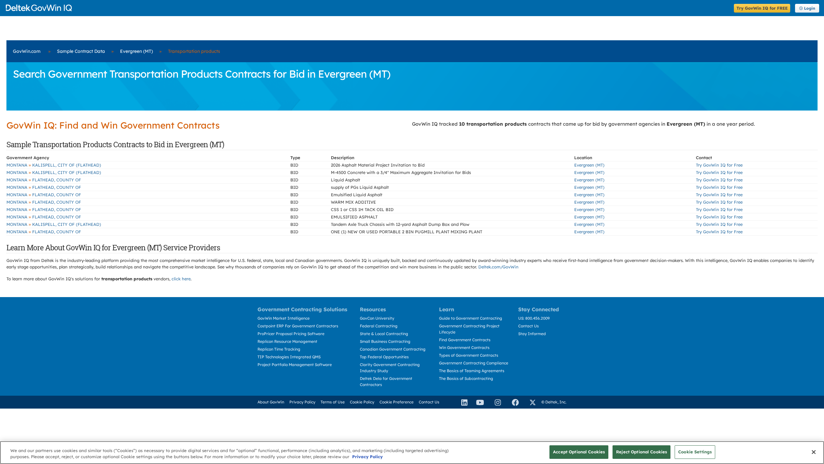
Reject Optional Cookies (641, 451)
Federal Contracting (379, 326)
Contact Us (528, 326)
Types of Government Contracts (468, 355)
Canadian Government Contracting (393, 349)
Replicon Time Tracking (279, 349)
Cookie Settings (695, 451)
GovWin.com (27, 51)
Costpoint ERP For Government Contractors (298, 326)
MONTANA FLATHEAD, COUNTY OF (43, 179)
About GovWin (271, 402)
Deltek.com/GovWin (498, 266)
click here (181, 278)
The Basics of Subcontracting (466, 378)
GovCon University (377, 318)
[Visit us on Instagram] (495, 402)
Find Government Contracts (465, 339)
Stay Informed (532, 333)
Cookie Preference (396, 402)
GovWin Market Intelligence (284, 318)
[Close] (814, 452)
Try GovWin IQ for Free (719, 165)
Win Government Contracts (464, 347)
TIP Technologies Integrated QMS (289, 356)
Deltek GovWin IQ (368, 8)
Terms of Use (333, 402)
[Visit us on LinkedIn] (461, 402)
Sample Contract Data (81, 51)
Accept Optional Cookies (579, 451)
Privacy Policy (302, 402)
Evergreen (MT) (136, 51)
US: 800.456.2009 (534, 318)
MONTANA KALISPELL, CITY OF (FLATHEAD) (53, 165)
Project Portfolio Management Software (295, 364)
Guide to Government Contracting (470, 318)
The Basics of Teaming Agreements (471, 370)
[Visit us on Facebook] (512, 402)
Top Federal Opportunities (384, 356)
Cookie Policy (362, 402)
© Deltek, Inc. (553, 402)
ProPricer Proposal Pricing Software (291, 333)
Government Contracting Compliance (473, 363)
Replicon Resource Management (287, 341)
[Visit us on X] (530, 402)
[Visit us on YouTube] (478, 402)
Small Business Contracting (385, 341)
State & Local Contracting (384, 333)
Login (809, 8)
